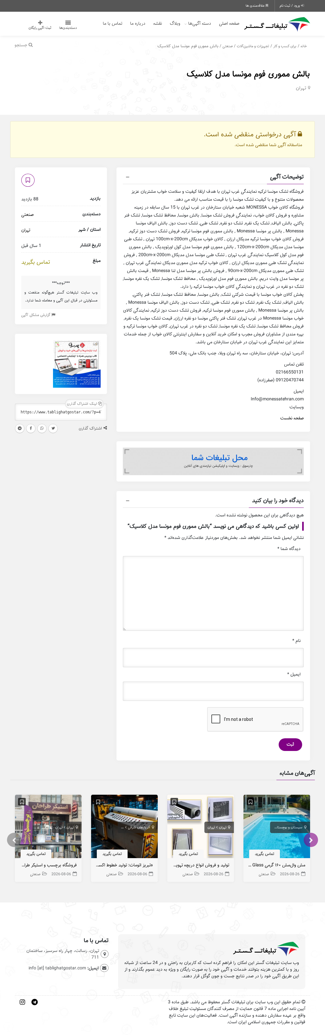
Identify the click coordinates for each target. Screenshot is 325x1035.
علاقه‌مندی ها (256, 6)
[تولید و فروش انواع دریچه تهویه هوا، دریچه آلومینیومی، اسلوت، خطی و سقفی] (200, 828)
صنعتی (227, 46)
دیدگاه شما (289, 549)
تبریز (120, 827)
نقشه (157, 23)
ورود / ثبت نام (290, 6)
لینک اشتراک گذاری (82, 404)
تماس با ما (112, 23)
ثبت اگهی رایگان (40, 28)
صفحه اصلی (229, 23)
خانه (304, 46)
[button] (213, 178)
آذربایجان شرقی (139, 827)
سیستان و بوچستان (288, 827)
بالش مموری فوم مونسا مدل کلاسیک (248, 74)
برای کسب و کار (284, 46)
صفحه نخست (292, 418)
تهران (301, 88)
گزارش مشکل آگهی (36, 315)
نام (296, 640)
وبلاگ (175, 23)
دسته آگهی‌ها (199, 23)
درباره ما (137, 23)
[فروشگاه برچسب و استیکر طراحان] (48, 828)
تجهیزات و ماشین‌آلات (253, 46)
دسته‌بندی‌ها (68, 28)
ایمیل (294, 674)
